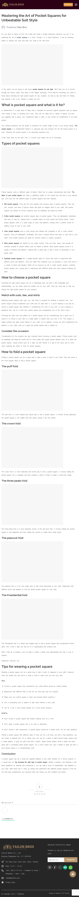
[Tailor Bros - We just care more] (13, 4)
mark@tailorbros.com (13, 878)
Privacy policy (10, 882)
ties (29, 300)
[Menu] (75, 4)
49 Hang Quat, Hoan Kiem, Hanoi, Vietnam (22, 862)
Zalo (23, 873)
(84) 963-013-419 (14, 870)
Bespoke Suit (14, 661)
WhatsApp (9, 873)
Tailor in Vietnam (30, 137)
